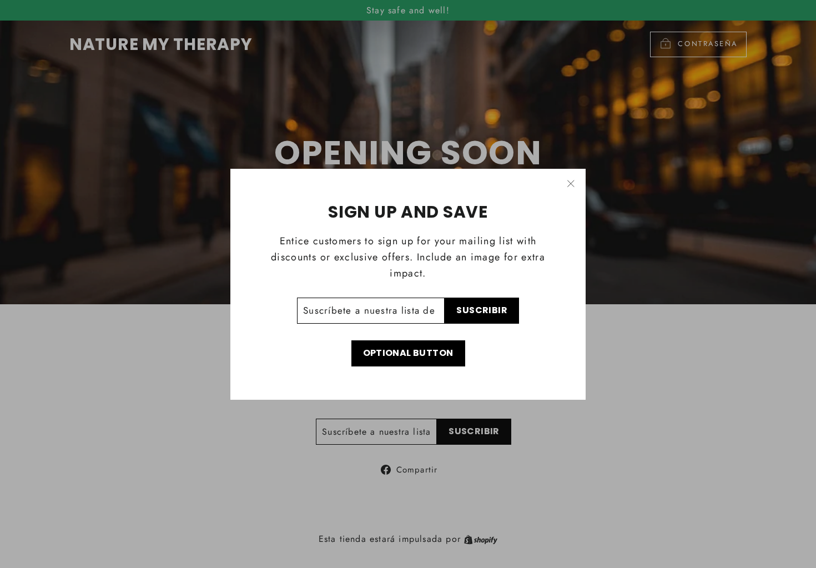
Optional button (408, 352)
